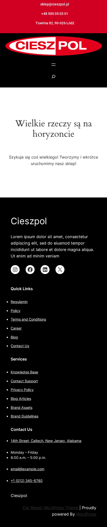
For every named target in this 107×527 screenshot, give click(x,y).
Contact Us (20, 346)
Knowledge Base (24, 372)
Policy (15, 310)
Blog (14, 337)
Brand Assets (21, 407)
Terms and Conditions (28, 319)
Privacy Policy (22, 390)
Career (16, 328)
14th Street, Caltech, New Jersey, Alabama (46, 441)
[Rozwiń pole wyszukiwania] (53, 79)
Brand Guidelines (24, 416)
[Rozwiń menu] (53, 65)
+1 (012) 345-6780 (27, 480)
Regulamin (19, 302)
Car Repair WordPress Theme (51, 507)
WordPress (86, 514)
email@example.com (27, 469)
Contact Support (24, 381)
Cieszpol (29, 221)
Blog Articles (21, 398)
